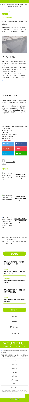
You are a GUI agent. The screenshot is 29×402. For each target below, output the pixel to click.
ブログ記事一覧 (14, 333)
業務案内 (14, 364)
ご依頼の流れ (14, 368)
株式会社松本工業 (10, 162)
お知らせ (4, 164)
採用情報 (14, 372)
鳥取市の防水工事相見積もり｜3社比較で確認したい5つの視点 (14, 263)
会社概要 (14, 376)
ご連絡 (18, 110)
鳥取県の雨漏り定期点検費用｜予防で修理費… (21, 198)
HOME (14, 360)
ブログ (14, 384)
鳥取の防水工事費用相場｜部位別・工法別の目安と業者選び (14, 291)
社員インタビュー (14, 327)
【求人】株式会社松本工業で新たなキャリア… (21, 176)
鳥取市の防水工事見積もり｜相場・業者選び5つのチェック (14, 272)
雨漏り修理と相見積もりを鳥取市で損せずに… (21, 220)
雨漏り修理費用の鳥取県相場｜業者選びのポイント (14, 281)
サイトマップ (14, 387)
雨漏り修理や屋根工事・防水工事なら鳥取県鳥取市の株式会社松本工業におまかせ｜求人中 (14, 356)
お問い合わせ (14, 380)
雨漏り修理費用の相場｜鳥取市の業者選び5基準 (14, 300)
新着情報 (14, 321)
